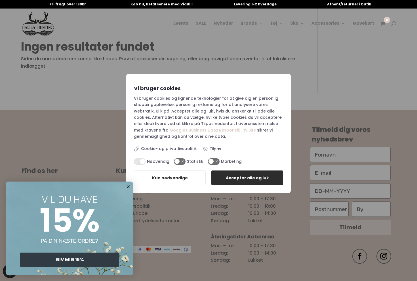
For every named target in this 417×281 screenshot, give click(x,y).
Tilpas (215, 149)
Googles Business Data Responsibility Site (213, 130)
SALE (201, 23)
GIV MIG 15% (70, 259)
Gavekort (363, 23)
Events (180, 23)
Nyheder (223, 23)
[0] (382, 24)
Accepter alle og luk (247, 178)
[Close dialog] (128, 187)
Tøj (273, 23)
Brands (249, 23)
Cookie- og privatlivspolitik (169, 148)
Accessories (325, 23)
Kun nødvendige (170, 178)
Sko (294, 23)
